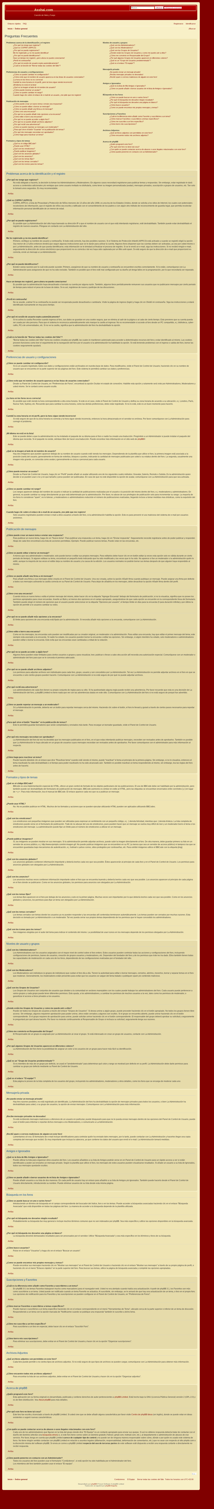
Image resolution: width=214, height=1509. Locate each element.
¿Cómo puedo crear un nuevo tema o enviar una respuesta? (37, 104)
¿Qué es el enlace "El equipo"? (122, 63)
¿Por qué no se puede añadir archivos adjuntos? (32, 122)
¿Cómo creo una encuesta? (24, 111)
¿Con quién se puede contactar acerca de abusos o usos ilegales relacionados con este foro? (148, 149)
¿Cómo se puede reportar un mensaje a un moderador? (35, 127)
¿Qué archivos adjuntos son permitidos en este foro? (131, 133)
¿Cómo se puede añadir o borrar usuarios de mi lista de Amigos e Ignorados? (141, 88)
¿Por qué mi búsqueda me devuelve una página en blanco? (133, 102)
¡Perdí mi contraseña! (22, 60)
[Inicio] (20, 10)
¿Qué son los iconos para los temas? (28, 164)
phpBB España (111, 1486)
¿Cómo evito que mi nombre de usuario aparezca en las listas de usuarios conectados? (48, 77)
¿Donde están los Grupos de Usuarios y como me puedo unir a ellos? (138, 53)
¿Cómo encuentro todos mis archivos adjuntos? (129, 135)
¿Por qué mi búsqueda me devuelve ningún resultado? (132, 100)
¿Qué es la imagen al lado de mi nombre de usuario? (34, 87)
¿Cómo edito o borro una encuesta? (27, 117)
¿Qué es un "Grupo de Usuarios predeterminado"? (130, 60)
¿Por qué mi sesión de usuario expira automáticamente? (36, 63)
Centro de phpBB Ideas (142, 1414)
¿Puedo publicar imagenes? (24, 151)
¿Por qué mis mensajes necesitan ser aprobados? (33, 132)
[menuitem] (24, 24)
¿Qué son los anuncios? (23, 156)
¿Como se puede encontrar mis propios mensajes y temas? (134, 107)
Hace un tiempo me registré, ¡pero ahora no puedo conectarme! (39, 58)
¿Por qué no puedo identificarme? (26, 55)
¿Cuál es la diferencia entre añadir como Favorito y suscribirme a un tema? (140, 116)
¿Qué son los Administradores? (122, 45)
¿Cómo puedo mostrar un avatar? (27, 90)
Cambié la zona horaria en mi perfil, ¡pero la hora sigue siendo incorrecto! (42, 82)
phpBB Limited (121, 1397)
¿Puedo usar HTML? (21, 146)
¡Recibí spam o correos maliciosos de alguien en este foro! (133, 77)
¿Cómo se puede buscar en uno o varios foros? (129, 97)
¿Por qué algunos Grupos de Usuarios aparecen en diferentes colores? (139, 58)
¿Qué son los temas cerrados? (25, 161)
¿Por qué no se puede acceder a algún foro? (31, 119)
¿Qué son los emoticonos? (24, 149)
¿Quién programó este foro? (121, 144)
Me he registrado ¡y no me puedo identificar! (31, 53)
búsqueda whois (50, 1435)
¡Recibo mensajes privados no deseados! (126, 74)
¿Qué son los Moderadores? (121, 48)
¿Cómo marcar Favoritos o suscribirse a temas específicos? (134, 119)
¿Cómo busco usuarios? (120, 105)
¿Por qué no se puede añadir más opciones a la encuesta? (37, 114)
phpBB (141, 439)
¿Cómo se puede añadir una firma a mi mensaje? (33, 109)
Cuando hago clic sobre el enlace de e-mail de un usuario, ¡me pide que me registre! (47, 95)
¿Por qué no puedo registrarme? (26, 50)
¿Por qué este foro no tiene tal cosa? (124, 147)
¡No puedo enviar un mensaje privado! (125, 72)
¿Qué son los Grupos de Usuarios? (124, 50)
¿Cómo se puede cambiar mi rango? (28, 92)
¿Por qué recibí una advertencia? (26, 124)
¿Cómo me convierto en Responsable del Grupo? (130, 55)
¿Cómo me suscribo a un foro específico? (127, 121)
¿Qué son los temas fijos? (23, 159)
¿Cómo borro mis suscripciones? (123, 124)
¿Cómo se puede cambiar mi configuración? (31, 74)
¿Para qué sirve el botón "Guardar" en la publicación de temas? (39, 129)
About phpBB (45, 1400)
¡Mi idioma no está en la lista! (24, 85)
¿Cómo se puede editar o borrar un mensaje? (31, 106)
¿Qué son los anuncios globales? (26, 154)
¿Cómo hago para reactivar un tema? (28, 135)
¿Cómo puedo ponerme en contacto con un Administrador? (133, 152)
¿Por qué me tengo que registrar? (26, 45)
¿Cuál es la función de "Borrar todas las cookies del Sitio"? (37, 66)
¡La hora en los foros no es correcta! (28, 80)
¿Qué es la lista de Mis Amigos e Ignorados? (128, 86)
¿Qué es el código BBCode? (24, 143)
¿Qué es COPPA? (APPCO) (24, 48)
